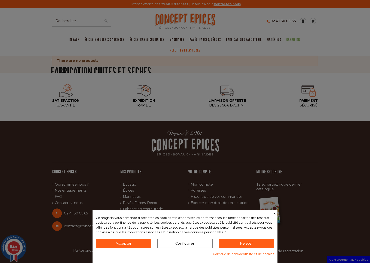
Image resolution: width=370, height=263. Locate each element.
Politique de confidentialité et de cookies (243, 254)
